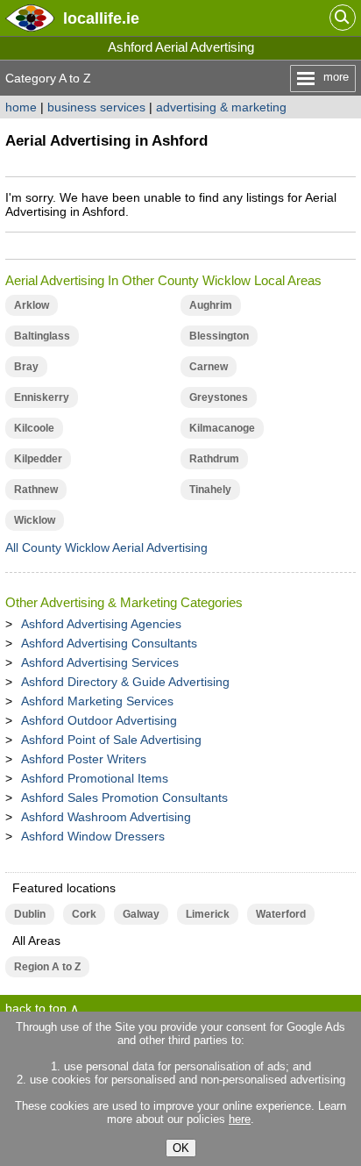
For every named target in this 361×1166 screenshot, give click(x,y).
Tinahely (210, 489)
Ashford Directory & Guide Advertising (125, 682)
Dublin (30, 914)
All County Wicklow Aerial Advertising (106, 547)
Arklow (31, 305)
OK (181, 1148)
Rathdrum (214, 459)
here (240, 1119)
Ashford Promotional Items (94, 778)
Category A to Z (48, 78)
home (21, 107)
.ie (101, 18)
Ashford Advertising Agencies (101, 624)
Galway (141, 914)
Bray (26, 367)
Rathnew (36, 489)
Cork (84, 914)
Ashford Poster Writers (83, 759)
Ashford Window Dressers (93, 836)
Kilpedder (38, 459)
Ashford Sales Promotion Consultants (124, 797)
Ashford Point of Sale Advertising (111, 740)
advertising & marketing (221, 107)
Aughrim (210, 305)
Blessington (219, 336)
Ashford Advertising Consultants (109, 643)
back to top (36, 1008)
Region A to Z (47, 967)
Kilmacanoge (222, 428)
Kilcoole (34, 428)
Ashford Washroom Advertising (106, 817)
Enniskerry (41, 397)
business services (96, 107)
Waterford (281, 914)
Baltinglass (42, 336)
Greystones (218, 397)
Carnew (208, 367)
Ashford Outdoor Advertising (99, 720)
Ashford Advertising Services (100, 662)
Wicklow (34, 520)
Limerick (208, 914)
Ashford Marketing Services (97, 701)
